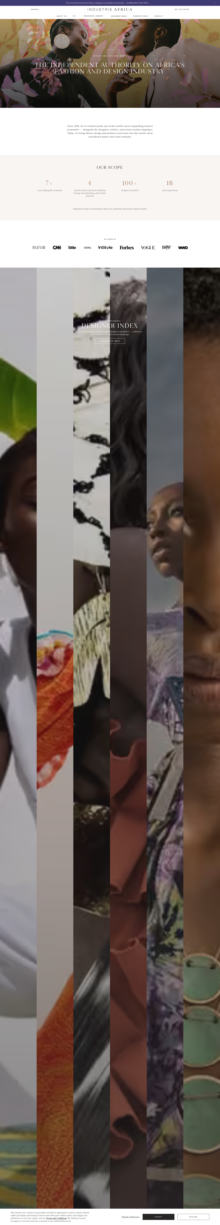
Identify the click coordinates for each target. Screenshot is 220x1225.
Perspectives (140, 16)
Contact (158, 16)
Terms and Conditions (56, 1218)
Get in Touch (182, 9)
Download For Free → (139, 3)
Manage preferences (131, 1217)
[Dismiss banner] (215, 3)
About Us (62, 16)
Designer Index (119, 16)
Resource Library (93, 16)
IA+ (74, 16)
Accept (158, 1217)
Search (35, 9)
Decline (193, 1217)
